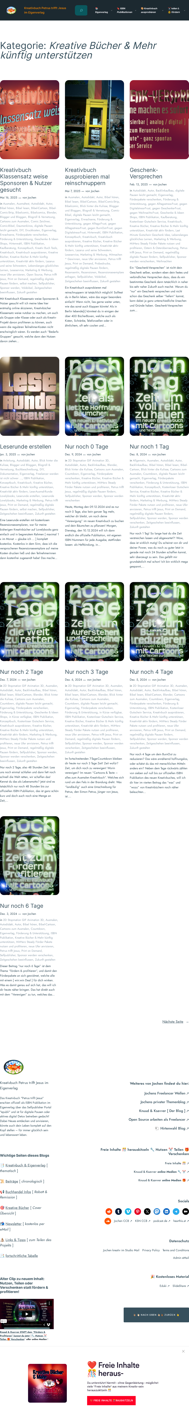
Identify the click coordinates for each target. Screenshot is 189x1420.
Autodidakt (37, 203)
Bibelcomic (22, 212)
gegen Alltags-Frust (94, 223)
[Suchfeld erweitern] (81, 10)
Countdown (72, 474)
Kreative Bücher (92, 241)
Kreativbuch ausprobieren (31, 252)
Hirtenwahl (15, 243)
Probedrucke (102, 263)
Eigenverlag (49, 230)
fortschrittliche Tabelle (22, 1255)
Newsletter (14, 1223)
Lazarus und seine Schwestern (93, 250)
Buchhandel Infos (18, 1191)
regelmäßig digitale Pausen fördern (86, 268)
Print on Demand (18, 279)
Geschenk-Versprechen (146, 173)
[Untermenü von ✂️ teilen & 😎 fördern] (184, 10)
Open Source (34, 274)
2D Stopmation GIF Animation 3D (88, 460)
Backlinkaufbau (164, 190)
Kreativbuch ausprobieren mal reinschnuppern (87, 177)
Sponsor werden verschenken (17, 756)
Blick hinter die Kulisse (93, 206)
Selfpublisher (46, 283)
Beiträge (12, 1181)
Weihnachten (164, 261)
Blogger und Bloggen (13, 217)
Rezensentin (72, 272)
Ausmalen (9, 203)
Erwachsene (7, 234)
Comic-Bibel (7, 226)
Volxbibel (27, 288)
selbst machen (28, 283)
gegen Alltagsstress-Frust (163, 204)
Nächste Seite (175, 1021)
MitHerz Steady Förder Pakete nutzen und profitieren (90, 484)
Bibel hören (7, 208)
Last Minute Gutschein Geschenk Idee (155, 232)
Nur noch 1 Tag (149, 446)
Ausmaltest (23, 203)
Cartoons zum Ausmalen (14, 221)
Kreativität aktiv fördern (30, 261)
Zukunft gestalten (27, 292)
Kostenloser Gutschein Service (148, 221)
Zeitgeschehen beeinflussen (81, 281)
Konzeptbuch (25, 248)
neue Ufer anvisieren (12, 274)
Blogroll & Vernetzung (41, 217)
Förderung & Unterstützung (16, 239)
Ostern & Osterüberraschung (161, 248)
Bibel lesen (22, 208)
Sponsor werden (10, 288)
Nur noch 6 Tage (21, 906)
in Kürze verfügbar (20, 717)
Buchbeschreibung (27, 469)
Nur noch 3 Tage (86, 672)
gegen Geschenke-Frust (166, 208)
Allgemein (139, 460)
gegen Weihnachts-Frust (144, 213)
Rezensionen (88, 272)
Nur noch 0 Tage (86, 446)
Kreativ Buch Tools (46, 248)
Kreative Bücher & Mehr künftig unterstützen (93, 243)
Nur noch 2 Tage (21, 672)
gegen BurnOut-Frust (100, 228)
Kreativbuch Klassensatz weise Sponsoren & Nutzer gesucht (26, 180)
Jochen (32, 197)
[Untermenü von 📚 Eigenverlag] (111, 10)
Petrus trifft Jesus (153, 509)
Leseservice (16, 270)
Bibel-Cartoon (39, 208)
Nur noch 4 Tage (151, 672)
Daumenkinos (24, 226)
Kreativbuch (7, 252)
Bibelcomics (38, 212)
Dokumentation (9, 474)
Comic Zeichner (40, 221)
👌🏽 (2, 1239)
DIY (21, 230)
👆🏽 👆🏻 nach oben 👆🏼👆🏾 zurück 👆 (156, 1314)
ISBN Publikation (34, 243)
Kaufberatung (8, 248)
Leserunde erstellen (25, 446)
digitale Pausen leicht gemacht (91, 215)
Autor (49, 203)
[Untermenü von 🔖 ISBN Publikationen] (135, 10)
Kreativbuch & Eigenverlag (25, 1165)
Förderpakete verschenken (31, 234)
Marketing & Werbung (38, 270)
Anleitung (9, 460)
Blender (51, 212)
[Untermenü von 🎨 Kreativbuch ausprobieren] (162, 10)
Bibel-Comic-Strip (108, 201)
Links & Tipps (16, 1239)
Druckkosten (32, 230)
